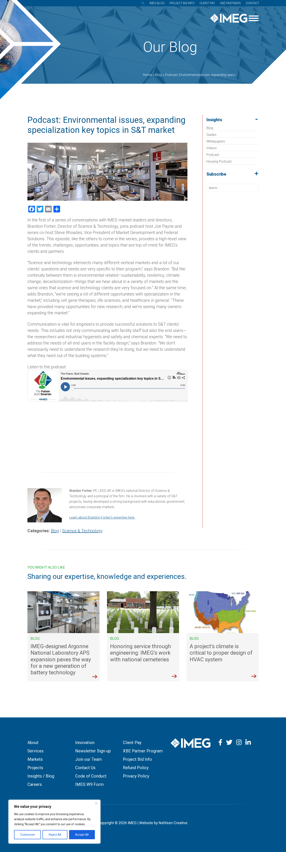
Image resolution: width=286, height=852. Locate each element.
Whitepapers (215, 141)
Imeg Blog (157, 3)
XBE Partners (230, 3)
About (33, 742)
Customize (27, 834)
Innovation (84, 742)
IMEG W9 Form (89, 784)
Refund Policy (135, 767)
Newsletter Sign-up (93, 750)
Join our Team (88, 759)
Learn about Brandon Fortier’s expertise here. (102, 517)
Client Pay (207, 3)
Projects (35, 767)
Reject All (55, 834)
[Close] (96, 803)
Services (35, 750)
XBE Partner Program (143, 750)
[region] (54, 822)
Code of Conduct (91, 776)
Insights (214, 119)
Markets (35, 759)
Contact (252, 3)
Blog (209, 128)
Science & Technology (82, 530)
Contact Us (85, 767)
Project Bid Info (182, 3)
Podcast (212, 155)
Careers (34, 784)
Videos (211, 148)
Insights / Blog (40, 776)
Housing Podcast (219, 161)
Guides (211, 135)
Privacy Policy (136, 776)
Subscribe (216, 174)
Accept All (82, 834)
